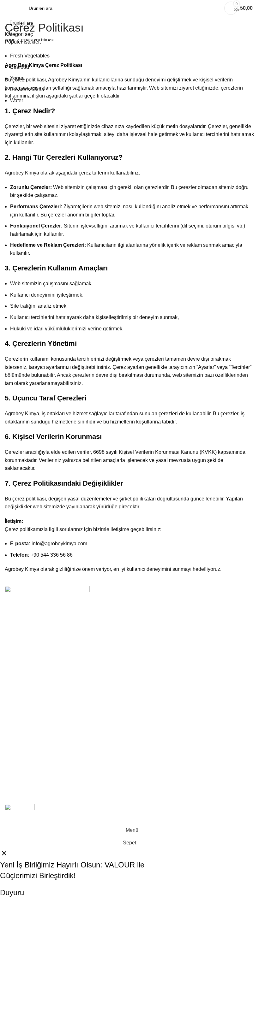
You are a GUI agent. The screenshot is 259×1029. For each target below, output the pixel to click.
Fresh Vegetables (30, 55)
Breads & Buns (27, 89)
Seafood (19, 67)
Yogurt (17, 78)
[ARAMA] (247, 27)
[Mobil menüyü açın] (7, 8)
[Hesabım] (215, 8)
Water (16, 100)
